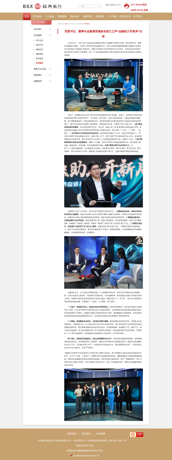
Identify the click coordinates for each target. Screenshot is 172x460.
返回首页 (71, 433)
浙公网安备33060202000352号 (86, 456)
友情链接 (100, 433)
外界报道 (87, 24)
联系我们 (86, 433)
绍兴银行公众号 (115, 5)
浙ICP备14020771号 (117, 440)
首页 (27, 16)
